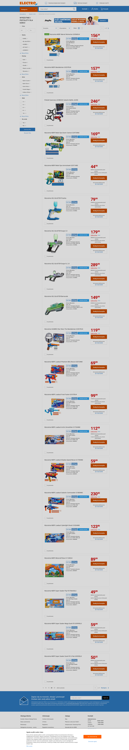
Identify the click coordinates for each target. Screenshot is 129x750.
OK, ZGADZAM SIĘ (92, 736)
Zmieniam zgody (92, 741)
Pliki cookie (29, 746)
